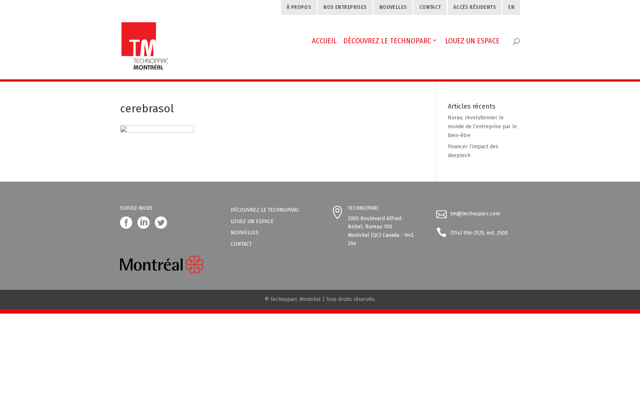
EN (511, 7)
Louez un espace (252, 221)
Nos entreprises (345, 7)
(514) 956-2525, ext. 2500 (479, 233)
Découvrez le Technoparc (265, 210)
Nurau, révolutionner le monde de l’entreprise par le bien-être (482, 127)
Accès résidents (474, 7)
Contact (430, 7)
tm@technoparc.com (475, 214)
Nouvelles (393, 7)
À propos (299, 7)
